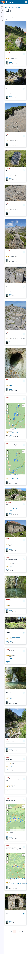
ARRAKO (8, 504)
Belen (7, 913)
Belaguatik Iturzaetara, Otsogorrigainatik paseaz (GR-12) (13, 848)
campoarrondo (9, 641)
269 (6, 333)
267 (6, 252)
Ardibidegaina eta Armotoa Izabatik (13, 399)
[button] (18, 405)
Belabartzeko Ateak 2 (10, 741)
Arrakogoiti (8, 601)
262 (6, 54)
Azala (6, 7)
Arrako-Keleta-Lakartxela (11, 559)
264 (6, 136)
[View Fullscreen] (7, 412)
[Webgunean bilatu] (2, 7)
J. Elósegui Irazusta (16, 508)
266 (6, 204)
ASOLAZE (8, 632)
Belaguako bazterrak (10, 800)
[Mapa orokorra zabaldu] (2, 10)
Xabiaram (8, 569)
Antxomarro (8, 381)
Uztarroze (13, 883)
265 (6, 170)
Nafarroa (18, 7)
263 (6, 88)
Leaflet (12, 428)
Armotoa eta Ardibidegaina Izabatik (13, 445)
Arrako (7, 540)
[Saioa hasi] (2, 18)
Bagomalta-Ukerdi (10, 651)
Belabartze (8, 692)
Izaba (11, 385)
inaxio (10, 62)
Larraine (19, 883)
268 (6, 286)
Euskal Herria (11, 7)
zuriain (10, 435)
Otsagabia (25, 883)
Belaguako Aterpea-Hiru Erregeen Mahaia (13, 779)
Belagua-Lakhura (9, 759)
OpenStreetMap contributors (20, 428)
